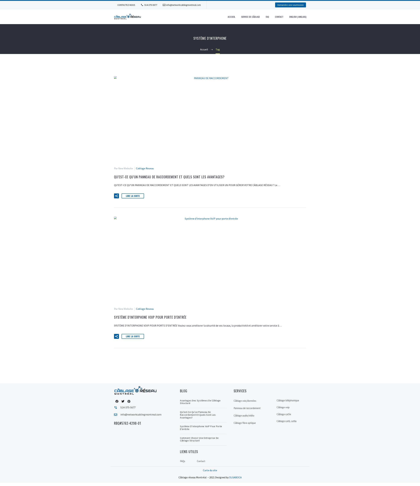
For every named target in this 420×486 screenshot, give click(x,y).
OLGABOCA (235, 477)
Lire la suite (133, 196)
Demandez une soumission (290, 4)
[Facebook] (117, 401)
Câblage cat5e (284, 414)
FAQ (267, 16)
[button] (116, 195)
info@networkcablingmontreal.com (183, 4)
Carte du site (210, 470)
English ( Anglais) (297, 16)
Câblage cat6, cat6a (286, 421)
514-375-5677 (150, 4)
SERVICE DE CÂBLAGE (250, 16)
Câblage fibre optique (245, 422)
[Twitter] (123, 401)
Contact (279, 16)
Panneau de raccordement (247, 408)
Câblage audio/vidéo (244, 415)
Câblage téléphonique (288, 400)
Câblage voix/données (245, 400)
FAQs (182, 461)
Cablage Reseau (145, 168)
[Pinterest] (129, 401)
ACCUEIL (231, 16)
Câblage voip (283, 407)
